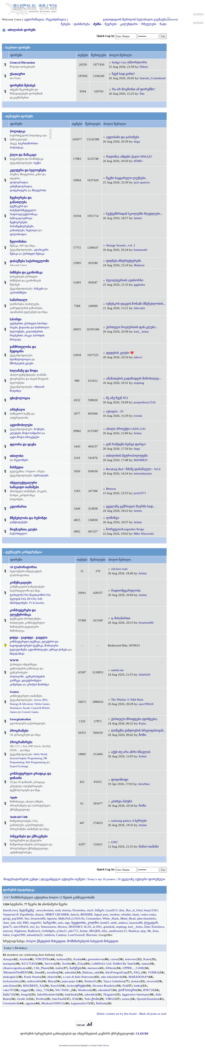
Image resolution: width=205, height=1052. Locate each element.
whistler (126, 914)
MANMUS (140, 460)
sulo (60, 922)
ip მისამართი (120, 618)
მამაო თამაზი (149, 846)
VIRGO (110, 998)
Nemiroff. (90, 981)
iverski (138, 415)
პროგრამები (19, 730)
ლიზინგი (112, 517)
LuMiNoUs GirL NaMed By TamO (113, 963)
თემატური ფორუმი (19, 116)
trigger (25, 990)
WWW (14, 660)
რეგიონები (21, 459)
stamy (145, 963)
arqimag (139, 382)
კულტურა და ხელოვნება (28, 170)
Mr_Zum (152, 931)
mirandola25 (35, 935)
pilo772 (73, 931)
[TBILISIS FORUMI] (31, 8)
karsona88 (135, 922)
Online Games (42, 703)
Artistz (138, 218)
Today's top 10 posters (101, 879)
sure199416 (146, 704)
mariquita (9, 963)
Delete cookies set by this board (117, 1013)
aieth (114, 922)
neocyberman (44, 910)
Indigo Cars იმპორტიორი (129, 62)
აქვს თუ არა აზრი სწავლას (130, 752)
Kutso (147, 959)
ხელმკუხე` (27, 910)
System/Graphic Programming (26, 758)
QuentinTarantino (148, 998)
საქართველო (18, 533)
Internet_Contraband (153, 78)
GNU (114, 842)
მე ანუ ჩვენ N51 (117, 398)
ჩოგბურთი (16, 335)
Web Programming (36, 762)
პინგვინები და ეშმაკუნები (29, 836)
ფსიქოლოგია (20, 398)
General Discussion (22, 62)
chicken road (119, 569)
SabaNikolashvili (47, 994)
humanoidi (140, 249)
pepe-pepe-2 (69, 981)
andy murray (63, 910)
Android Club (19, 816)
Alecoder (139, 308)
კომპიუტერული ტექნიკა (25, 641)
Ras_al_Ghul (134, 910)
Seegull (25, 994)
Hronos (62, 926)
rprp (143, 931)
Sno (26, 918)
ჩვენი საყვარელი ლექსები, (126, 178)
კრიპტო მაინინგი (38, 684)
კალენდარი (129, 24)
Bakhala (101, 1003)
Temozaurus (48, 926)
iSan (37, 972)
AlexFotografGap (116, 972)
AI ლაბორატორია (23, 567)
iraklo (59, 968)
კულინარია (18, 506)
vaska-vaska (148, 914)
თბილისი (16, 455)
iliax (122, 910)
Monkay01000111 (52, 1003)
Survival (50, 963)
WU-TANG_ (63, 990)
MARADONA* (138, 976)
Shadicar (133, 931)
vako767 (8, 990)
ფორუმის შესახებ (22, 85)
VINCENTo (42, 959)
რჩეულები (148, 24)
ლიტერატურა (18, 190)
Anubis (23, 959)
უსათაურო (17, 74)
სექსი (37, 162)
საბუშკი (75, 968)
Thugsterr (109, 994)
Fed (125, 985)
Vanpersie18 (10, 914)
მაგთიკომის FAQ (39, 594)
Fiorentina (78, 910)
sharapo (8, 959)
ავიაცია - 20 (114, 411)
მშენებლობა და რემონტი (28, 518)
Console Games (30, 711)
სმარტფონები (19, 602)
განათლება (17, 230)
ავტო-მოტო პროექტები (24, 437)
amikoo (123, 922)
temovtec (131, 959)
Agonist (52, 918)
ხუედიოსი (78, 922)
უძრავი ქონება (58, 649)
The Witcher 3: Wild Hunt (127, 699)
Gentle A (22, 998)
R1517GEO (29, 963)
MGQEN (94, 931)
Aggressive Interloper (135, 994)
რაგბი (14, 327)
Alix (104, 931)
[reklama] (50, 133)
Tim (142, 93)
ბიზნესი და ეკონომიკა (26, 272)
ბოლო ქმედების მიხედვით (45, 941)
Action (37, 699)
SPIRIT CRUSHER (57, 914)
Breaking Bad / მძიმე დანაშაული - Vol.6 (133, 469)
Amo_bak (9, 922)
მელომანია (18, 241)
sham (135, 914)
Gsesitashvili (11, 1003)
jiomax (135, 981)
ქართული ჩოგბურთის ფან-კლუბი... (132, 327)
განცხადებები (19, 522)
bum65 (104, 922)
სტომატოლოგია (20, 359)
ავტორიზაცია (34, 19)
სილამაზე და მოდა (24, 370)
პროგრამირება (21, 742)
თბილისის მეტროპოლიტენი (127, 455)
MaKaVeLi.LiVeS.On (71, 918)
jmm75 (7, 926)
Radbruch (34, 931)
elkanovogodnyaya (15, 968)
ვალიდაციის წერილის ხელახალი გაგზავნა (135, 19)
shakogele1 (10, 976)
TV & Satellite (36, 602)
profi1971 (140, 493)
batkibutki (71, 994)
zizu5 (90, 910)
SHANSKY (75, 926)
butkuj (138, 985)
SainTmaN (58, 998)
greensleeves (96, 959)
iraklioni (49, 935)
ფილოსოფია (18, 234)
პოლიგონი (17, 676)
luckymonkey (11, 981)
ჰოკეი (28, 335)
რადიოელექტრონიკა (23, 214)
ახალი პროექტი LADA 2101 (126, 428)
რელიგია (32, 230)
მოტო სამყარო (31, 433)
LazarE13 (112, 910)
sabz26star (9, 985)
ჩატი (163, 24)
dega (137, 141)
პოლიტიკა (17, 131)
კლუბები (15, 433)
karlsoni (62, 959)
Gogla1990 (18, 935)
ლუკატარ (151, 922)
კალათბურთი (34, 331)
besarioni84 (146, 622)
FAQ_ (137, 972)
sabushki (70, 972)
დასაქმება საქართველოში (29, 261)
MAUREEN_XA (33, 985)
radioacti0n (34, 981)
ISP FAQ (31, 598)
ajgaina (30, 1003)
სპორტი (15, 319)
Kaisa (142, 723)
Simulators (15, 707)
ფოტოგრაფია (19, 182)
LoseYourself (76, 935)
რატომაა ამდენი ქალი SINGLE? (129, 156)
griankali (109, 926)
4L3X (87, 926)
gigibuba (139, 284)
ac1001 (97, 926)
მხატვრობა (39, 190)
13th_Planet (41, 968)
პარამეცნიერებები (21, 226)
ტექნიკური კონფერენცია (23, 552)
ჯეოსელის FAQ (19, 594)
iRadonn (139, 265)
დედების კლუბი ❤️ (120, 352)
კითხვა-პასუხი (121, 801)
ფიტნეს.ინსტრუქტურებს (123, 260)
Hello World (40, 754)
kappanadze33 (80, 1003)
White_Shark (110, 918)
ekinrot (51, 976)
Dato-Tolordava (154, 926)
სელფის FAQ (18, 598)
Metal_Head (128, 918)
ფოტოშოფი (119, 779)
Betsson (111, 488)
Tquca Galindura (113, 981)
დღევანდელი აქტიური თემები (63, 879)
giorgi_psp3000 (13, 918)
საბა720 (8, 994)
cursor (114, 959)
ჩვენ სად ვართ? (123, 73)
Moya (51, 981)
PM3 (26, 922)
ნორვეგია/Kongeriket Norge (125, 529)
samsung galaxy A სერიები (129, 820)
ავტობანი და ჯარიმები (122, 137)
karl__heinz (141, 331)
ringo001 (36, 922)
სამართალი (18, 299)
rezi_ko (34, 926)
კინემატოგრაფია (21, 186)
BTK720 (148, 990)
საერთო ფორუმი (17, 47)
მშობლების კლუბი (21, 363)
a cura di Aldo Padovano (78, 976)
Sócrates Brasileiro (104, 985)
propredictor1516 (145, 402)
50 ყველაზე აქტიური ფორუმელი (141, 879)
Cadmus (61, 935)
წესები (65, 24)
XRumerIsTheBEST (15, 972)
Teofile (66, 963)
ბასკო (99, 910)
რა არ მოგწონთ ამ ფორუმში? (133, 89)
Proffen (40, 998)
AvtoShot (144, 784)
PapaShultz (27, 914)
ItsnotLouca (10, 910)
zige (67, 922)
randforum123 (118, 931)
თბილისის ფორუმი (22, 29)
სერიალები (41, 475)
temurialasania (143, 473)
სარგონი (49, 922)
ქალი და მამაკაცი (23, 154)
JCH (74, 998)
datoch (74, 914)
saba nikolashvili (111, 976)
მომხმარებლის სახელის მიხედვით (92, 941)
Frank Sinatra (32, 976)
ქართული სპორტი (35, 323)
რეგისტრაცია (56, 19)
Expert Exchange (19, 766)
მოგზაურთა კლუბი (23, 529)
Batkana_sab (90, 972)
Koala (77, 959)
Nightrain (20, 931)
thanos (39, 914)
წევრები (111, 24)
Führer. (144, 66)
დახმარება (82, 24)
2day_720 (42, 990)
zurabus (115, 914)
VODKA (153, 972)
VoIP (39, 598)
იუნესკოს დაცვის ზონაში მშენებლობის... (136, 303)
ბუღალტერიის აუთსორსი (124, 280)
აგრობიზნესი (18, 292)
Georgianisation (20, 719)
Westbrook (84, 990)
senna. (126, 998)
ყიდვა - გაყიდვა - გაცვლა (28, 637)
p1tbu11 (62, 931)
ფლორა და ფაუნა (23, 444)
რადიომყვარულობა (126, 590)
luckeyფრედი (76, 985)
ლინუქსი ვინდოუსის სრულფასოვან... (138, 730)
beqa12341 (151, 910)
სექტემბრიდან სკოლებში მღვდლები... (134, 213)
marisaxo (93, 968)
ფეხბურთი (16, 323)
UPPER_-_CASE (133, 968)
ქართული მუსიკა (33, 253)
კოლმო (93, 922)
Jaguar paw (101, 914)
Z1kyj (81, 963)
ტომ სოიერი (127, 990)
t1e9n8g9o (48, 931)
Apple (13, 797)
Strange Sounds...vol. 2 (120, 245)
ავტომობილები (21, 425)
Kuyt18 (55, 985)
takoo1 (138, 357)
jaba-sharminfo (146, 918)
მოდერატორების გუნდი (20, 879)
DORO (138, 161)
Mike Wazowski (144, 533)
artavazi (8, 931)
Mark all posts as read (152, 1013)
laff (19, 922)
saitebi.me (117, 670)
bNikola (111, 968)
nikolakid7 (105, 990)
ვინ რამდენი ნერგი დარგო (126, 444)
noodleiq (52, 972)
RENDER (86, 914)
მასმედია (16, 467)
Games (14, 691)
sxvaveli (152, 981)
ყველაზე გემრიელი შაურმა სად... (130, 506)
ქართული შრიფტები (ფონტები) (134, 719)
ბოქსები (39, 429)
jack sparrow (142, 182)
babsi (6, 935)
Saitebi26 (144, 674)
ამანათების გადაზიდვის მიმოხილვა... (134, 378)
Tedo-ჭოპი (91, 998)
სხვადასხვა (17, 653)
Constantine (93, 918)
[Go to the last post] (110, 62)
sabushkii (90, 994)
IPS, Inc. (106, 1046)
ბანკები (39, 288)
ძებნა (97, 24)
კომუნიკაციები (21, 582)
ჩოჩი (142, 734)
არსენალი (17, 409)
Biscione (91, 935)
